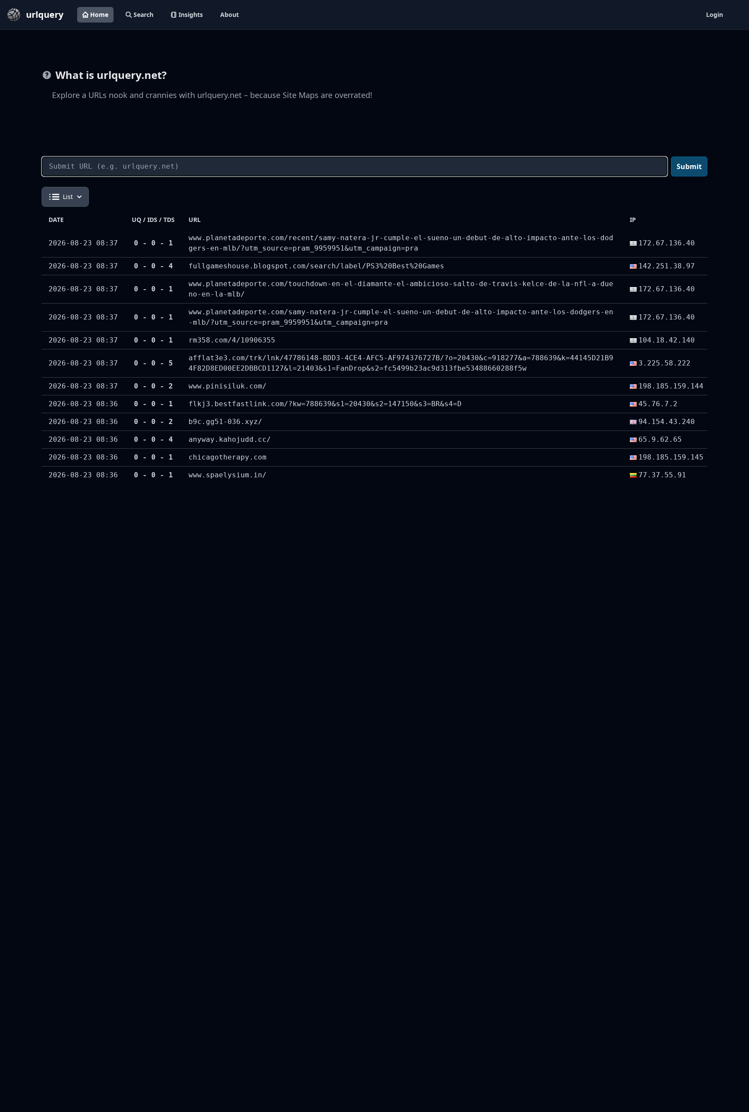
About (229, 14)
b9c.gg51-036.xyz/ (225, 421)
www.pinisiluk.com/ (228, 386)
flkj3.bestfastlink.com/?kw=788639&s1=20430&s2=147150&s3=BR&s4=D (325, 404)
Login (714, 14)
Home (99, 14)
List (68, 196)
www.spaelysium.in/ (228, 475)
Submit (689, 166)
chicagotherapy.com (228, 457)
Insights (191, 14)
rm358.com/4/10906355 (232, 340)
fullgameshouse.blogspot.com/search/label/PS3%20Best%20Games (316, 266)
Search (143, 14)
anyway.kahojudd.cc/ (230, 439)
